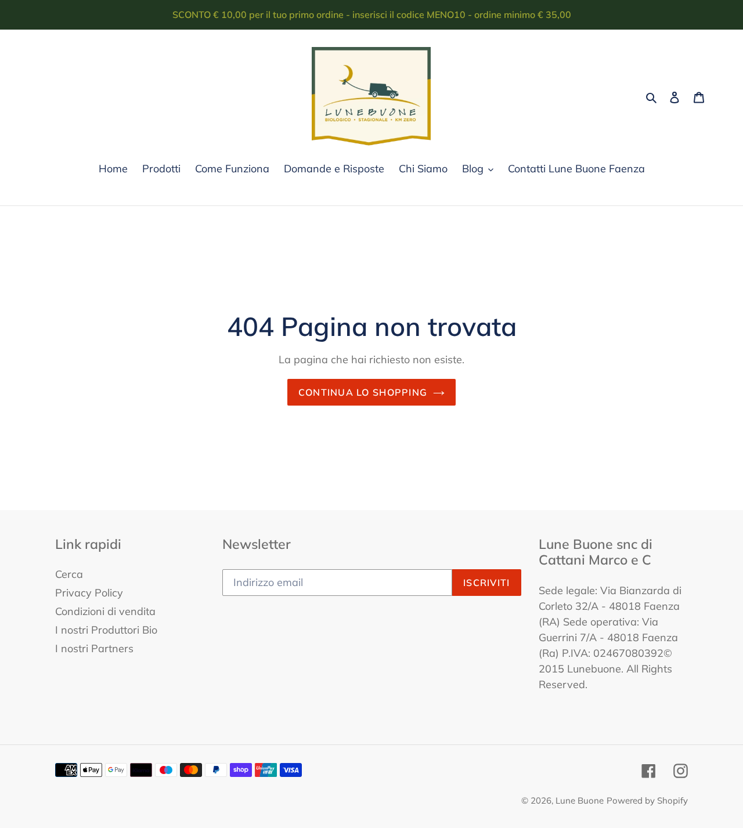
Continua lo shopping (363, 392)
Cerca (69, 574)
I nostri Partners (94, 648)
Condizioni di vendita (105, 611)
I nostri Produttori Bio (106, 630)
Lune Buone (580, 800)
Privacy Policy (89, 592)
